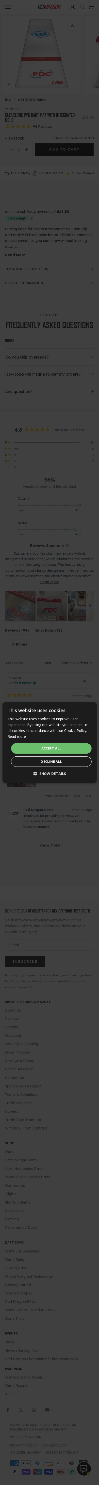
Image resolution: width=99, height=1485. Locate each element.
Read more (17, 736)
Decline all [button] (51, 761)
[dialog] (50, 742)
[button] (49, 773)
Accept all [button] (51, 748)
